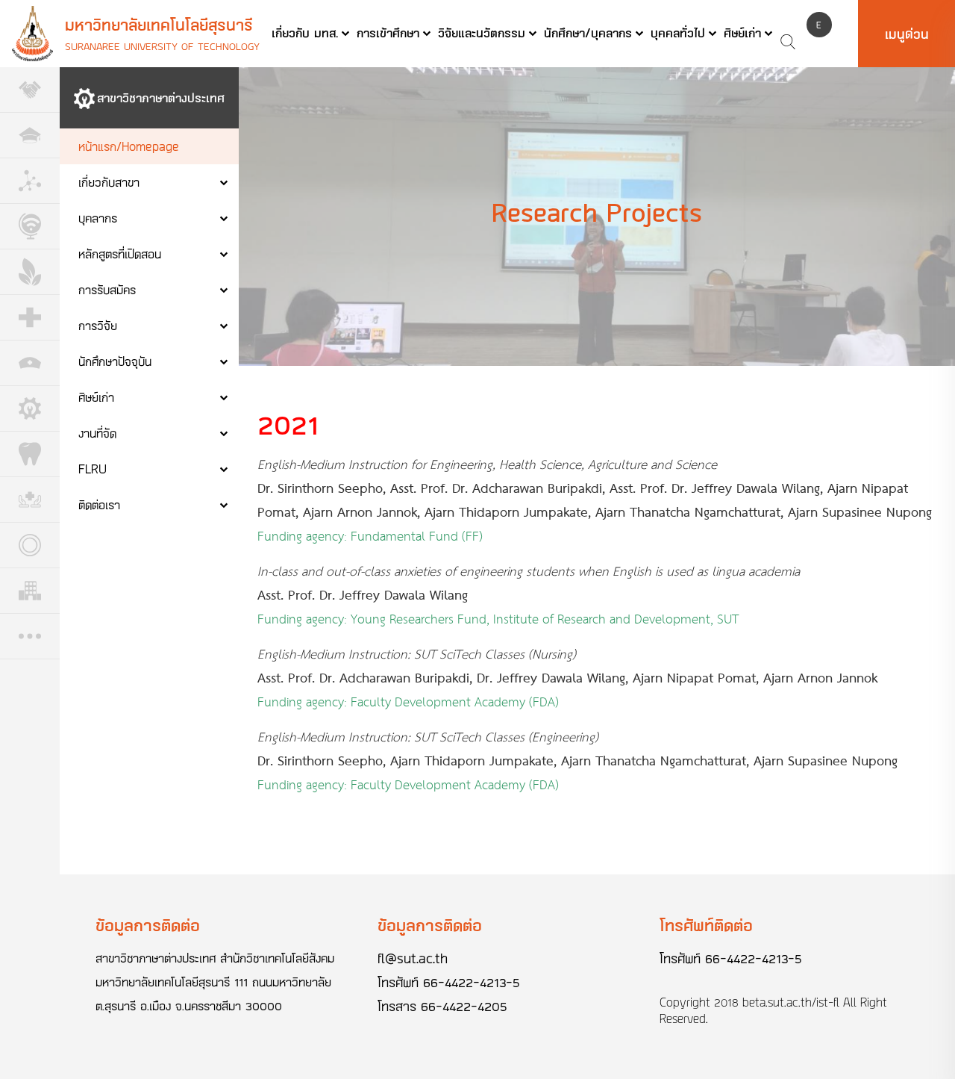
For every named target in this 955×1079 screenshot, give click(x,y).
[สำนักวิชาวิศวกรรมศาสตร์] (30, 409)
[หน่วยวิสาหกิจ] (30, 591)
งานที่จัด (97, 433)
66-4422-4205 (464, 1006)
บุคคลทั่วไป (678, 32)
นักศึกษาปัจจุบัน (114, 361)
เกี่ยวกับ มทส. (305, 32)
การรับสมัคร (107, 289)
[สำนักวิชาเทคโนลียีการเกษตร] (30, 272)
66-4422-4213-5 (471, 982)
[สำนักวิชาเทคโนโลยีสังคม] (30, 226)
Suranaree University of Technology (162, 46)
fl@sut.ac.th (413, 958)
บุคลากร (97, 218)
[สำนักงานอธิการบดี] (30, 135)
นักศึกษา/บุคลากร (588, 32)
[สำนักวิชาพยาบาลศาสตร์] (30, 363)
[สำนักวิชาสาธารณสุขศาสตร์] (30, 500)
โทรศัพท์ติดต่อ (706, 925)
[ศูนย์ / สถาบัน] (30, 545)
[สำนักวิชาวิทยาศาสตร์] (30, 181)
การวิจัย (97, 325)
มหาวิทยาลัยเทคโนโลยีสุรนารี (159, 24)
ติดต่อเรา (99, 504)
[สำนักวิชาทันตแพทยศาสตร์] (30, 454)
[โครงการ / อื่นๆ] (30, 636)
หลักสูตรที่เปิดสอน (119, 253)
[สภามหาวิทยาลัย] (30, 90)
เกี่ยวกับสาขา (109, 182)
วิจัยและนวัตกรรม (481, 32)
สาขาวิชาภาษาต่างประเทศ (161, 97)
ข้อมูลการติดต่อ (148, 925)
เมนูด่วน (907, 34)
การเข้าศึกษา (388, 32)
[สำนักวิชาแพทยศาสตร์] (30, 318)
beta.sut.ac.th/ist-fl (790, 1002)
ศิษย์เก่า (742, 32)
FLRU (92, 468)
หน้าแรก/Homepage (128, 146)
